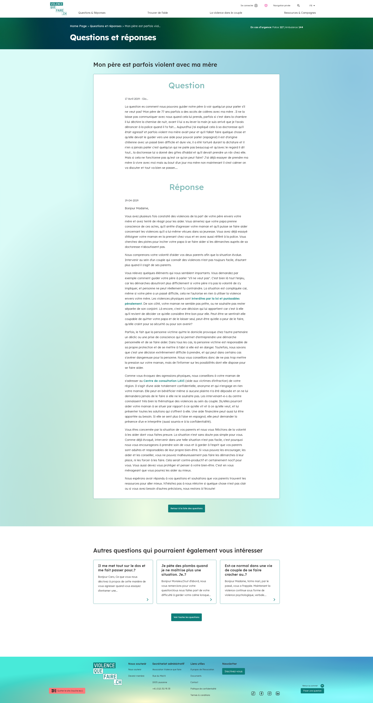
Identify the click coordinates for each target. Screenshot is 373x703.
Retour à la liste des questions (187, 508)
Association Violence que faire (166, 669)
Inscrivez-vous (233, 671)
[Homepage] (107, 673)
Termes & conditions (200, 695)
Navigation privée (281, 5)
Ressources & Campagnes (300, 12)
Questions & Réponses (91, 12)
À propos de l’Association (202, 669)
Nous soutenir (134, 669)
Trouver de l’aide (157, 12)
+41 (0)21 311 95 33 (161, 688)
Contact (194, 682)
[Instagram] (270, 693)
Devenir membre (136, 676)
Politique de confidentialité (203, 688)
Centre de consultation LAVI (163, 381)
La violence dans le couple (226, 12)
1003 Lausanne (159, 682)
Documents (196, 676)
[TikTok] (253, 693)
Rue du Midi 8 (159, 676)
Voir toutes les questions (186, 617)
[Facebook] (261, 693)
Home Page (78, 26)
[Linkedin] (278, 693)
